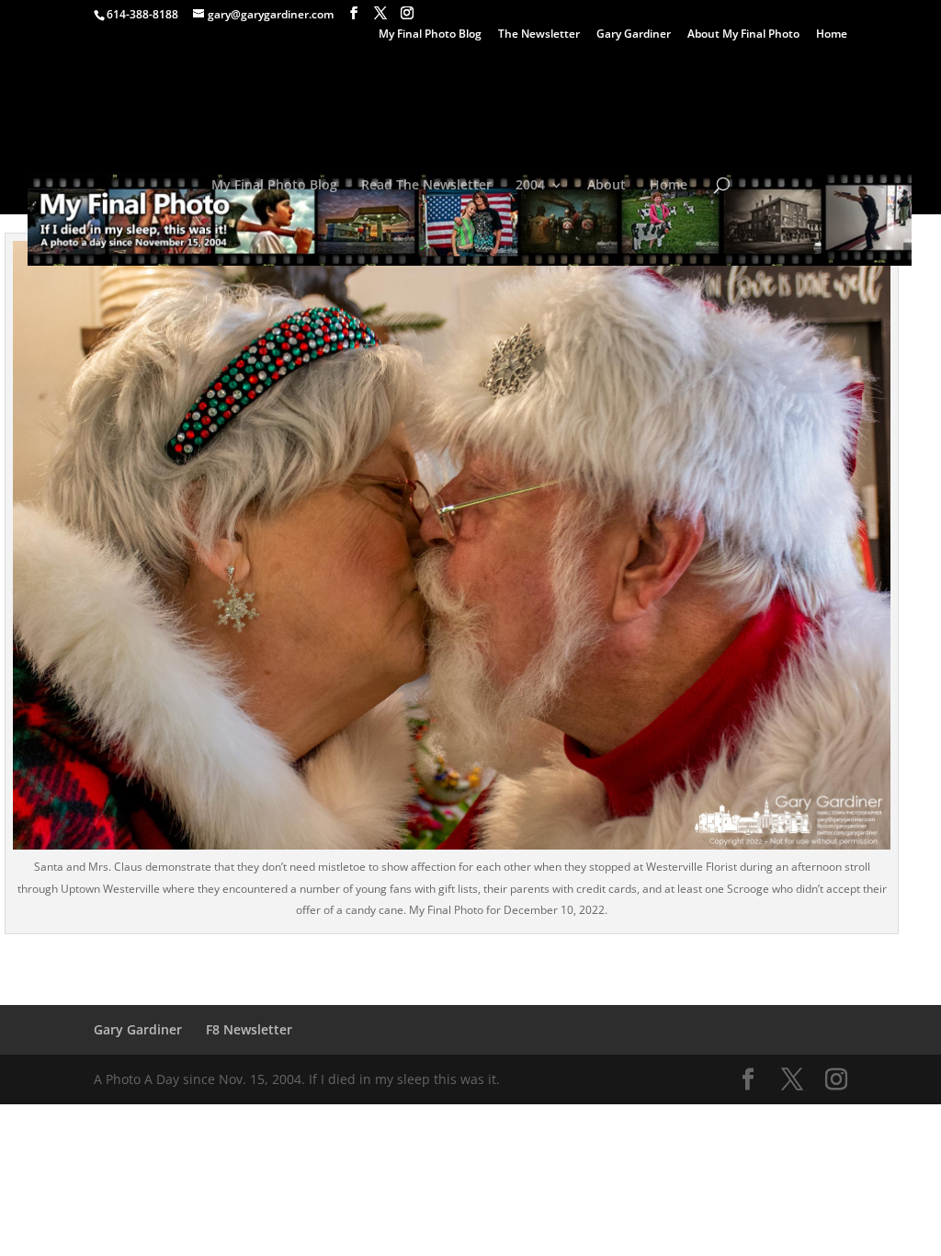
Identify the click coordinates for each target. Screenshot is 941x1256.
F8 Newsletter (249, 1029)
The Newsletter (539, 35)
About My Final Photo (743, 35)
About (606, 185)
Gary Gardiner (633, 35)
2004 (530, 185)
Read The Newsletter (426, 185)
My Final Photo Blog (430, 35)
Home (831, 35)
